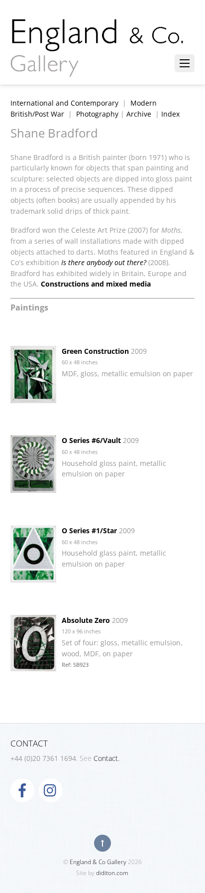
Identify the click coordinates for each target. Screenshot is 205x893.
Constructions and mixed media (96, 284)
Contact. (106, 758)
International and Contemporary (64, 103)
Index (170, 114)
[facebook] (22, 789)
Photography (97, 114)
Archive (138, 114)
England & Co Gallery (98, 862)
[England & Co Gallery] (97, 66)
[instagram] (51, 789)
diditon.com (112, 873)
